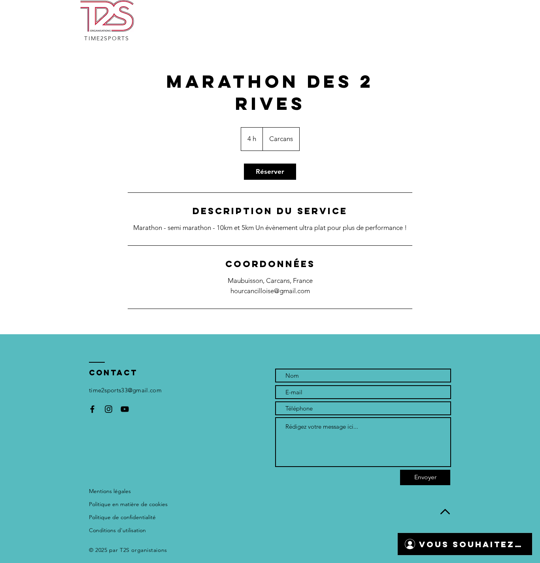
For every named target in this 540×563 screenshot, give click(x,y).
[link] (270, 172)
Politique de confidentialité (122, 517)
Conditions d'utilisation (117, 530)
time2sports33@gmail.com (125, 390)
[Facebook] (92, 409)
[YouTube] (125, 409)
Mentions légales (110, 491)
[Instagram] (108, 409)
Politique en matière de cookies (128, 504)
